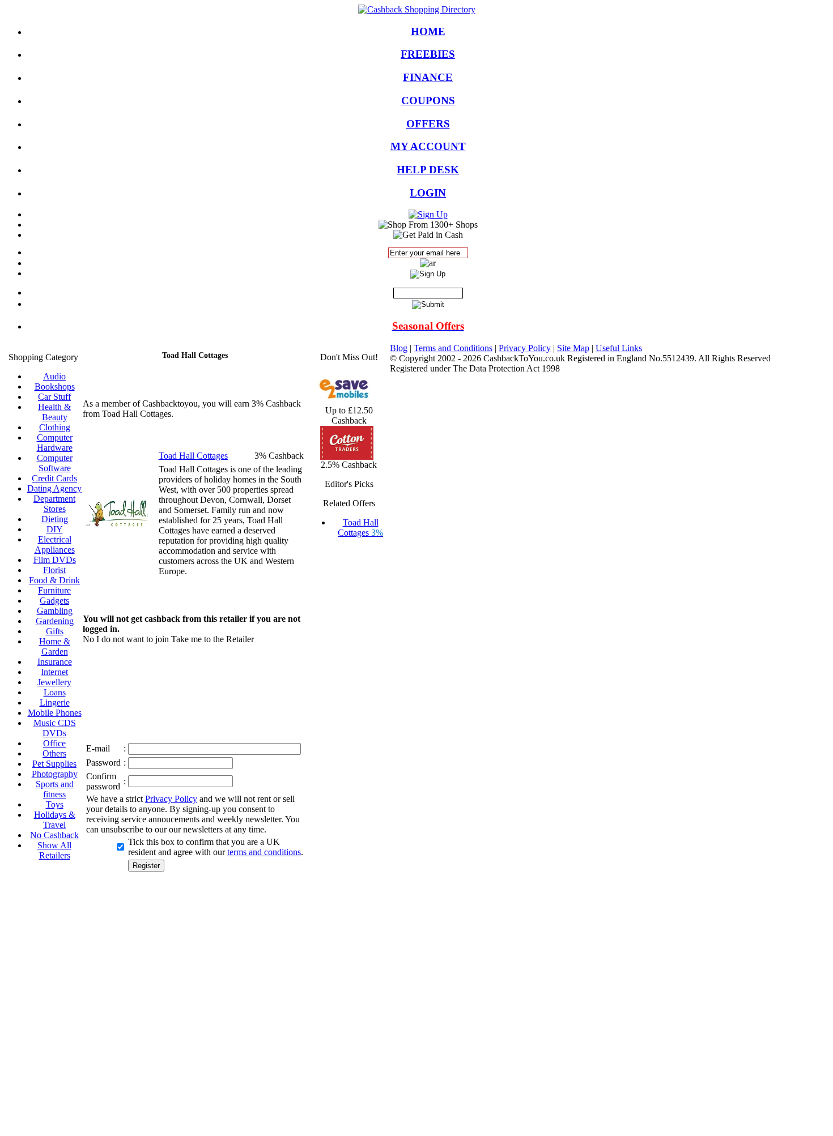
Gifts (54, 631)
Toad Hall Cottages (360, 527)
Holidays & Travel (54, 820)
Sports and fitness (55, 789)
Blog (398, 348)
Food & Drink (54, 580)
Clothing (54, 427)
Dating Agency (54, 488)
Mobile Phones (55, 713)
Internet (54, 672)
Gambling (55, 611)
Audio (54, 376)
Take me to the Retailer (212, 639)
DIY (54, 529)
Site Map (573, 348)
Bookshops (55, 386)
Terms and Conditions (453, 348)
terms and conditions (264, 852)
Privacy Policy (171, 799)
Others (54, 753)
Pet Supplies (54, 763)
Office (54, 743)
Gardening (55, 621)
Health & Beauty (54, 412)
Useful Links (619, 348)
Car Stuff (54, 397)
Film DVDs (54, 560)
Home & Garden (54, 646)
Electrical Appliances (55, 544)
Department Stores (54, 504)
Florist (54, 570)
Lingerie (55, 702)
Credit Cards (54, 478)
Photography (55, 774)
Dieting (54, 519)
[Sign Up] (428, 214)
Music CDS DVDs (54, 728)
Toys (54, 804)
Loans (55, 692)
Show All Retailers (54, 850)
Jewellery (54, 682)
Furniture (54, 590)
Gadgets (54, 600)
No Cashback (54, 835)
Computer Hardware (55, 442)
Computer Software (55, 463)
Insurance (54, 662)
